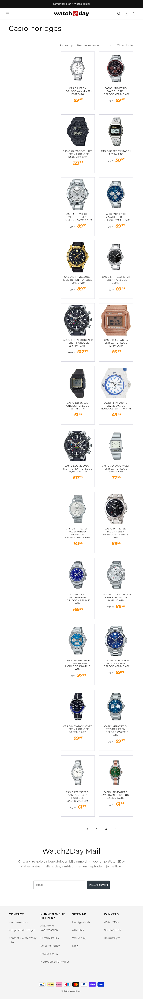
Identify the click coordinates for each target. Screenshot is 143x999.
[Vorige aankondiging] (7, 4)
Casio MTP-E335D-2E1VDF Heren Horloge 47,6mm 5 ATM (116, 731)
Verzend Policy (50, 945)
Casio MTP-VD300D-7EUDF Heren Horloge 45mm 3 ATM (77, 217)
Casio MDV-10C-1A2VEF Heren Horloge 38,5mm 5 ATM (77, 729)
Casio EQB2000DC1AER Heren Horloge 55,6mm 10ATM (78, 342)
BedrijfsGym (112, 938)
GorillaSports (112, 930)
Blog (75, 945)
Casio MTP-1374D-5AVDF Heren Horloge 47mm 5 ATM (116, 91)
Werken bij (79, 938)
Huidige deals (81, 922)
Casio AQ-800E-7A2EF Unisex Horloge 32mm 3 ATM (116, 468)
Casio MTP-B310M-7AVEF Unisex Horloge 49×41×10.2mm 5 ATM (77, 533)
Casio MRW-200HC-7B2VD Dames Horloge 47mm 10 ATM (116, 405)
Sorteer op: (66, 45)
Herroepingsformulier (54, 961)
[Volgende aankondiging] (136, 4)
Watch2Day (111, 922)
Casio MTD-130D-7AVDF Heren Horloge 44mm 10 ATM (116, 597)
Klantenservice (18, 922)
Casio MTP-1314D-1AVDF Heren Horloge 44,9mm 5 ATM (116, 533)
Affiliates (78, 930)
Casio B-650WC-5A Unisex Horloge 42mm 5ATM (116, 342)
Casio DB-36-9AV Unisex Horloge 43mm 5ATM (77, 405)
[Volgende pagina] (115, 829)
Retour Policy (49, 953)
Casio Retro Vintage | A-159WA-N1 (116, 152)
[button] (7, 14)
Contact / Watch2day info (22, 940)
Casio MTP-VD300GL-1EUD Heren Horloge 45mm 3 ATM (78, 279)
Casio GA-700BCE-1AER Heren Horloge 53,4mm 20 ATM (78, 154)
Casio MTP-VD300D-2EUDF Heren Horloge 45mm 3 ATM (116, 663)
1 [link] (78, 829)
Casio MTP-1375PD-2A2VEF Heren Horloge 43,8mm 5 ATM (77, 665)
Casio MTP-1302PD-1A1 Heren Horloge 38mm (116, 279)
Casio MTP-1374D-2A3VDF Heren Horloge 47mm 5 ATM (116, 217)
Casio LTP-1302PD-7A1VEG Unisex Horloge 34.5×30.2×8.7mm (77, 796)
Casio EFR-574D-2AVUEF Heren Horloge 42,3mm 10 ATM (78, 599)
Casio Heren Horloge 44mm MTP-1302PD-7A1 (78, 91)
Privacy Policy (49, 937)
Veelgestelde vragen (22, 930)
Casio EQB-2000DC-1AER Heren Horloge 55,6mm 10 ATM (77, 468)
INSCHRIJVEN (98, 884)
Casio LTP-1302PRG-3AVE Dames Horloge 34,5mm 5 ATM (116, 795)
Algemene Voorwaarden (49, 928)
